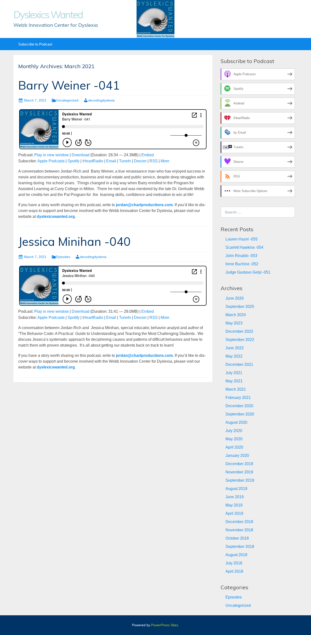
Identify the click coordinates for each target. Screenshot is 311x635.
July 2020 (233, 431)
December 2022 (239, 331)
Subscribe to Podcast (35, 44)
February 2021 (238, 398)
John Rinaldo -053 (241, 256)
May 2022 (233, 356)
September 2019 (239, 480)
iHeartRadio (92, 161)
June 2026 (234, 298)
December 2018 (239, 522)
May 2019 (233, 505)
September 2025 (239, 306)
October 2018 (237, 538)
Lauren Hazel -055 (241, 239)
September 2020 (239, 414)
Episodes (63, 257)
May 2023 (233, 323)
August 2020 (236, 422)
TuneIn (125, 161)
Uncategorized (67, 100)
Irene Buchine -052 (241, 264)
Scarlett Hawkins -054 (244, 247)
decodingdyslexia (101, 100)
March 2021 (235, 389)
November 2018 (239, 530)
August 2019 (236, 489)
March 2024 (235, 315)
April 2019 (234, 513)
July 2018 (233, 563)
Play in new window (51, 155)
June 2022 (234, 348)
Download (80, 155)
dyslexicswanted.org (56, 216)
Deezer (140, 161)
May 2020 (233, 439)
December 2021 (239, 364)
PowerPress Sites (164, 625)
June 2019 (234, 497)
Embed (147, 155)
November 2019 (239, 472)
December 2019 (239, 464)
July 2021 (233, 373)
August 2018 (236, 555)
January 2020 (237, 455)
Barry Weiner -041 (69, 85)
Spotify (73, 161)
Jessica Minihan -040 (74, 241)
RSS (153, 161)
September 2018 (239, 546)
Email (111, 161)
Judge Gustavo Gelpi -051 (247, 272)
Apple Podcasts (51, 161)
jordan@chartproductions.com (144, 205)
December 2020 (239, 406)
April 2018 (234, 571)
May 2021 (233, 381)
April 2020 (234, 447)
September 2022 (239, 340)
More (165, 161)
